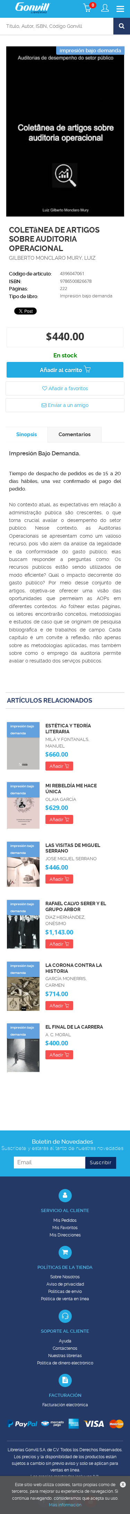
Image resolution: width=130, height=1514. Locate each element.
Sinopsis (26, 434)
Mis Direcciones (65, 1235)
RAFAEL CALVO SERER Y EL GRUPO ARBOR (75, 906)
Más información (65, 1504)
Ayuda (65, 1341)
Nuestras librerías (65, 1355)
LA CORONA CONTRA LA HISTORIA (73, 968)
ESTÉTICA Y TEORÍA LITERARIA (68, 728)
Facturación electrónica (65, 1404)
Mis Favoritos (65, 1227)
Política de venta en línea (65, 1298)
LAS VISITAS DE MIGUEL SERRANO (72, 848)
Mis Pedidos (65, 1220)
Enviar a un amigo (67, 405)
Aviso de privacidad (65, 1284)
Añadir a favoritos (67, 388)
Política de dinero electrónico (65, 1363)
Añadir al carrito (62, 370)
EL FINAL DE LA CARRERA (74, 1027)
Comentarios (74, 434)
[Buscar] (121, 26)
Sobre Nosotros (65, 1276)
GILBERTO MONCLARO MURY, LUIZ (52, 258)
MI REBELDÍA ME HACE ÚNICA (71, 788)
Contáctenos (65, 1348)
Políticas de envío (65, 1291)
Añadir (57, 766)
